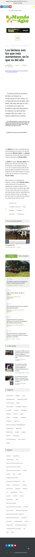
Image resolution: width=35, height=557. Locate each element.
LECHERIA (19, 210)
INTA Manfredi (14, 492)
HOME (24, 206)
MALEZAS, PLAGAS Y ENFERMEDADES (15, 424)
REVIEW (17, 432)
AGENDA (15, 296)
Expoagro (24, 485)
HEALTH (16, 414)
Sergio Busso (9, 525)
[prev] (7, 242)
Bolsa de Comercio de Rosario (13, 470)
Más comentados (23, 256)
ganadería (18, 488)
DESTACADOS (12, 203)
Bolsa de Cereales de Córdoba (13, 466)
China (14, 474)
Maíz (17, 499)
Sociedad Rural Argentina (21, 525)
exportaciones (9, 488)
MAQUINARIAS (9, 428)
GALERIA (16, 410)
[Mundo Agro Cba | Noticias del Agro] (17, 22)
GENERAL (8, 414)
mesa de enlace (10, 510)
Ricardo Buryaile (18, 521)
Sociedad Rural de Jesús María (13, 528)
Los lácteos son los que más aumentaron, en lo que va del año (17, 55)
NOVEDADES (21, 214)
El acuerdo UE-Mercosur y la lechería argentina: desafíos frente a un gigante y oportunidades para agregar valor (17, 243)
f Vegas (17, 65)
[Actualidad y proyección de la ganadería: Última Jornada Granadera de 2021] (17, 268)
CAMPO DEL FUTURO (22, 399)
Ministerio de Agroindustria (12, 517)
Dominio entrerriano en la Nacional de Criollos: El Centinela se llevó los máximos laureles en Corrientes (17, 335)
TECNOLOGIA (21, 372)
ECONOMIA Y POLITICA (14, 206)
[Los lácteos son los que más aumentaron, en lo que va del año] (17, 78)
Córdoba (8, 485)
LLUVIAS (15, 496)
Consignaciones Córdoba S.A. (13, 481)
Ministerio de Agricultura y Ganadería (15, 514)
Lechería (8, 496)
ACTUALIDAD (10, 296)
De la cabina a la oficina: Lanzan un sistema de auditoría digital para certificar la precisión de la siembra (21, 367)
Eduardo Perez (16, 485)
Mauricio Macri (9, 499)
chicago (8, 474)
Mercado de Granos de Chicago (13, 506)
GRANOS (25, 488)
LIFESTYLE (16, 421)
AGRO (19, 296)
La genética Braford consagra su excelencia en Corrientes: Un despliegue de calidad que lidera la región (17, 321)
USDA (12, 532)
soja (24, 528)
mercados (25, 506)
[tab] (11, 256)
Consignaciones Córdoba (12, 477)
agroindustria (16, 456)
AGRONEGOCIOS (10, 399)
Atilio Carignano (10, 459)
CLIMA (17, 403)
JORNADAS (15, 285)
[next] (28, 242)
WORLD (8, 443)
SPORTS (8, 435)
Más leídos (11, 256)
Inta (7, 492)
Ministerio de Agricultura (22, 510)
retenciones (9, 521)
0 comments (10, 66)
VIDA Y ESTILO (21, 439)
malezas (22, 496)
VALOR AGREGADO (11, 439)
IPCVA (21, 492)
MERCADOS (12, 214)
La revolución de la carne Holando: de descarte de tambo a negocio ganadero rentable (16, 10)
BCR (17, 459)
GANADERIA (9, 285)
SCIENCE (23, 432)
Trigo (7, 532)
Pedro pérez (24, 517)
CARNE (25, 470)
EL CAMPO (15, 324)
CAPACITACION (10, 297)
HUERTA (8, 417)
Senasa (26, 521)
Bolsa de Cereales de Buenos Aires (14, 463)
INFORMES (11, 210)
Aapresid (8, 456)
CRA (24, 481)
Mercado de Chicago (11, 503)
